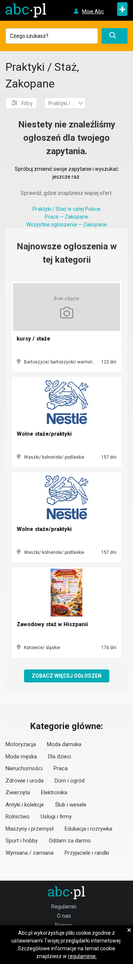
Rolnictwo (18, 816)
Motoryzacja (21, 744)
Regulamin (63, 906)
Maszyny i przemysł (30, 828)
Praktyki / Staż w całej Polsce (66, 209)
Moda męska (21, 756)
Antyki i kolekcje (25, 804)
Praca (61, 768)
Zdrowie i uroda (25, 780)
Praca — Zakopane (66, 217)
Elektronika (54, 792)
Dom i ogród (70, 780)
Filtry (27, 103)
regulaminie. (82, 956)
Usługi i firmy (56, 816)
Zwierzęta (18, 792)
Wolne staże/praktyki (44, 434)
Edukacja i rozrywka (88, 828)
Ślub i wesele (70, 804)
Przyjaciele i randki (87, 853)
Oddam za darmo (70, 840)
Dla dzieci (59, 756)
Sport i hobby (22, 840)
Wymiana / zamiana (30, 853)
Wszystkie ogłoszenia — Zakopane (66, 224)
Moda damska (64, 744)
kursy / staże (33, 338)
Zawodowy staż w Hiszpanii (52, 624)
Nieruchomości (24, 768)
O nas (64, 916)
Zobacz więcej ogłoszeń (67, 676)
